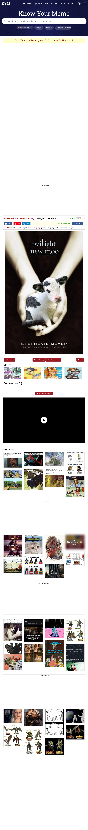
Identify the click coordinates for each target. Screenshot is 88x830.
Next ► (80, 360)
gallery (38, 228)
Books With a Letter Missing (18, 218)
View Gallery (39, 360)
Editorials (59, 3)
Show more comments (44, 393)
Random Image (53, 360)
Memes (49, 28)
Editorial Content (64, 28)
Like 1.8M (78, 224)
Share (9, 224)
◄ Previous (9, 360)
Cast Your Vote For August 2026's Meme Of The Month (44, 40)
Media (47, 3)
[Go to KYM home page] (6, 4)
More (70, 3)
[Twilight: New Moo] (44, 292)
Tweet (27, 224)
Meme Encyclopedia (31, 3)
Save (18, 224)
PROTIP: (7, 228)
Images (39, 28)
